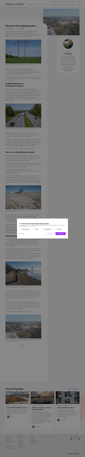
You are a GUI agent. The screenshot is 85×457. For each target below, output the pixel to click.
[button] (21, 233)
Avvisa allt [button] (50, 233)
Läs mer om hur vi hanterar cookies (31, 226)
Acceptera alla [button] (60, 233)
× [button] (66, 219)
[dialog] (42, 228)
